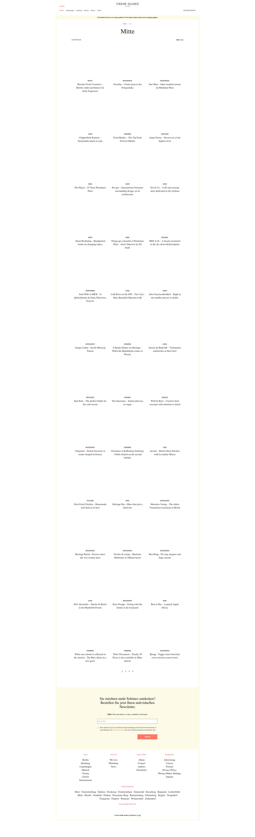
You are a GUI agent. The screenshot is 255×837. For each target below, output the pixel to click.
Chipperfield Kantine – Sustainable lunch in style (90, 139)
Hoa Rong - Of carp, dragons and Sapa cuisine (165, 556)
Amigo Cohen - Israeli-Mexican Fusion (90, 349)
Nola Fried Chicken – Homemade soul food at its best (90, 506)
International (85, 780)
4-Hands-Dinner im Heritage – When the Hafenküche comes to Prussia (127, 351)
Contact (141, 763)
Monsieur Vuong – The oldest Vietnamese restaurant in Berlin (164, 506)
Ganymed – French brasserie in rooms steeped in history (90, 452)
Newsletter (141, 769)
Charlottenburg (88, 791)
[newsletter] (135, 809)
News (113, 766)
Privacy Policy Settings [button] (169, 773)
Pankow (107, 795)
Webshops (113, 763)
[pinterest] (130, 809)
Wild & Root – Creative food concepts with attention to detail (164, 402)
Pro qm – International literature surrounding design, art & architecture (127, 191)
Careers (169, 763)
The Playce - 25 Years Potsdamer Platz (90, 189)
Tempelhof (172, 795)
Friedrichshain (125, 791)
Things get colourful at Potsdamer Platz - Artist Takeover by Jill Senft (127, 244)
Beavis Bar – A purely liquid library (165, 606)
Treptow (115, 798)
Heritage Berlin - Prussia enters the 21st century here (90, 556)
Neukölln (97, 795)
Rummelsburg (136, 795)
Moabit (87, 795)
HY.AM (139, 815)
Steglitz (161, 795)
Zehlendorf (150, 798)
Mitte (80, 795)
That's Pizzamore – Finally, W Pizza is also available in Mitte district (127, 657)
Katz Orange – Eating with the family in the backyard (127, 606)
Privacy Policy (170, 769)
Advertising (169, 759)
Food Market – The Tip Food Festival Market (127, 139)
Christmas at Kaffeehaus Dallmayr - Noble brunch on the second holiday (127, 454)
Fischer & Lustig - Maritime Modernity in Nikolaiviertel (127, 556)
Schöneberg (150, 795)
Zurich (99, 10)
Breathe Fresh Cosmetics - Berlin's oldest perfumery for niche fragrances (90, 87)
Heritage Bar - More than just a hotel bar (127, 506)
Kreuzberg (151, 791)
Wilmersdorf (137, 798)
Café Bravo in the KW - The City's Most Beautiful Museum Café (127, 296)
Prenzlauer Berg (120, 795)
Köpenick (162, 791)
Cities (62, 6)
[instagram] (125, 809)
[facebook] (120, 809)
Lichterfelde (174, 791)
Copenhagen (70, 10)
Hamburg (79, 10)
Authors (141, 766)
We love (113, 759)
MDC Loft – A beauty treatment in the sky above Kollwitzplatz (164, 242)
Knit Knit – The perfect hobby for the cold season (90, 402)
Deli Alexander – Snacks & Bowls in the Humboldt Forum (90, 606)
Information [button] (169, 754)
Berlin (62, 10)
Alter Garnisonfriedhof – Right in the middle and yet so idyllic (165, 296)
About (142, 759)
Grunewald (139, 791)
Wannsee (125, 798)
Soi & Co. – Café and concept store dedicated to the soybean (164, 189)
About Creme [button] (141, 754)
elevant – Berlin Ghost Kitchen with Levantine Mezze (165, 452)
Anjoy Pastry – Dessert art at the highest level (164, 139)
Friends (169, 766)
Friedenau (112, 791)
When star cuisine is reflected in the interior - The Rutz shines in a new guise (90, 657)
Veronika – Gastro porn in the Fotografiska (127, 86)
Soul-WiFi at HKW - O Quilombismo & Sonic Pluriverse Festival (90, 297)
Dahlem (101, 791)
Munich (86, 10)
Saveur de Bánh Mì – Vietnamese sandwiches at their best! (165, 349)
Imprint (169, 776)
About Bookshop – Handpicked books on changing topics (90, 242)
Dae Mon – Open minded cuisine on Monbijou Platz (165, 86)
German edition (152, 17)
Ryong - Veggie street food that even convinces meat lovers (165, 656)
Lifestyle (113, 754)
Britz (77, 791)
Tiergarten (104, 798)
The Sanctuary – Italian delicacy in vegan (127, 402)
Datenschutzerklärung (118, 730)
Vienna (93, 10)
